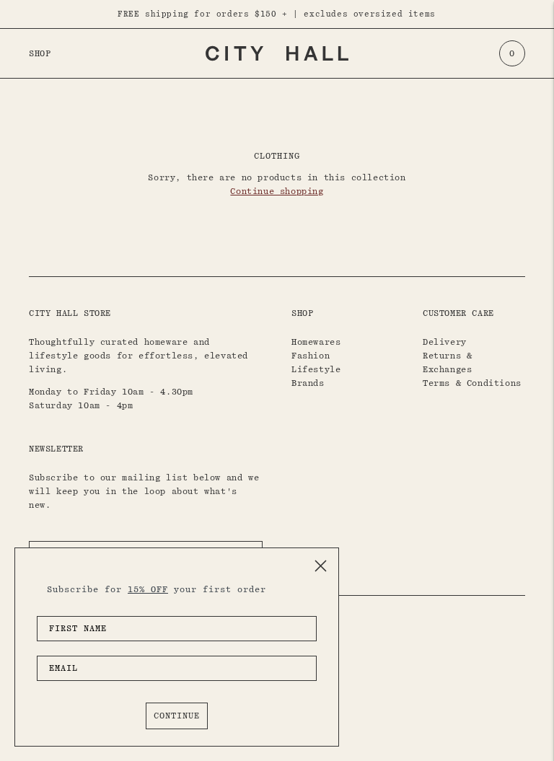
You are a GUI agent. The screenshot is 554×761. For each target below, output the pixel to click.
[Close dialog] (320, 566)
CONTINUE (177, 715)
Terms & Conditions (472, 383)
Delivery (445, 342)
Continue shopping (276, 191)
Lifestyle (315, 369)
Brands (308, 383)
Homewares (315, 342)
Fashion (310, 355)
